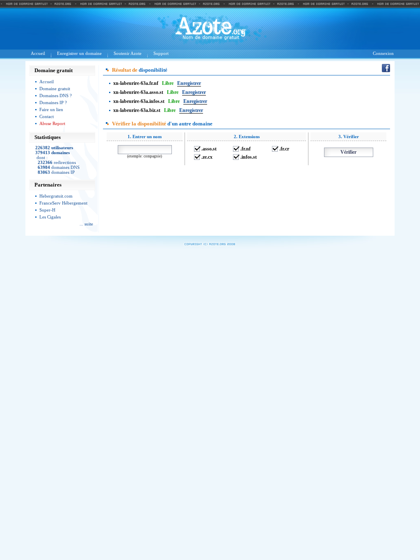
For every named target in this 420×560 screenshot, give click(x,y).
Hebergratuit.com (56, 195)
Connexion (383, 53)
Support (161, 53)
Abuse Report (52, 123)
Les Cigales (50, 216)
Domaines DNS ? (55, 95)
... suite (86, 223)
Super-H (47, 209)
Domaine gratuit (54, 88)
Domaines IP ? (53, 102)
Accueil (38, 53)
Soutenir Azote (128, 53)
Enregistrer (189, 83)
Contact (46, 116)
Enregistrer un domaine (79, 53)
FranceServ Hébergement (63, 202)
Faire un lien (51, 109)
